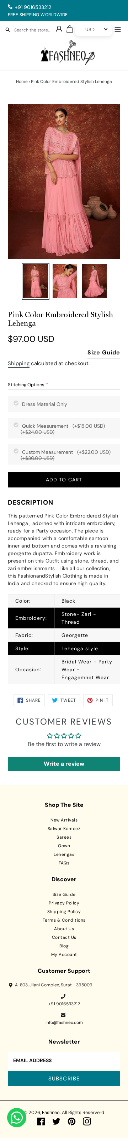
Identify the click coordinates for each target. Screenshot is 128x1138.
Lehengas (64, 854)
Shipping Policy (64, 911)
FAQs (64, 863)
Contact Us (64, 937)
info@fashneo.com (64, 1022)
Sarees (64, 837)
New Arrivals (64, 820)
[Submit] (7, 27)
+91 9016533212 (33, 7)
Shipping (19, 363)
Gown (64, 846)
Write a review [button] (64, 763)
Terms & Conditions (64, 920)
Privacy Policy (64, 903)
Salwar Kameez (64, 829)
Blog (64, 946)
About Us (64, 929)
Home (22, 81)
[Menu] (117, 28)
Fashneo (51, 1112)
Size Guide (103, 352)
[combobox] (35, 31)
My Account (64, 954)
